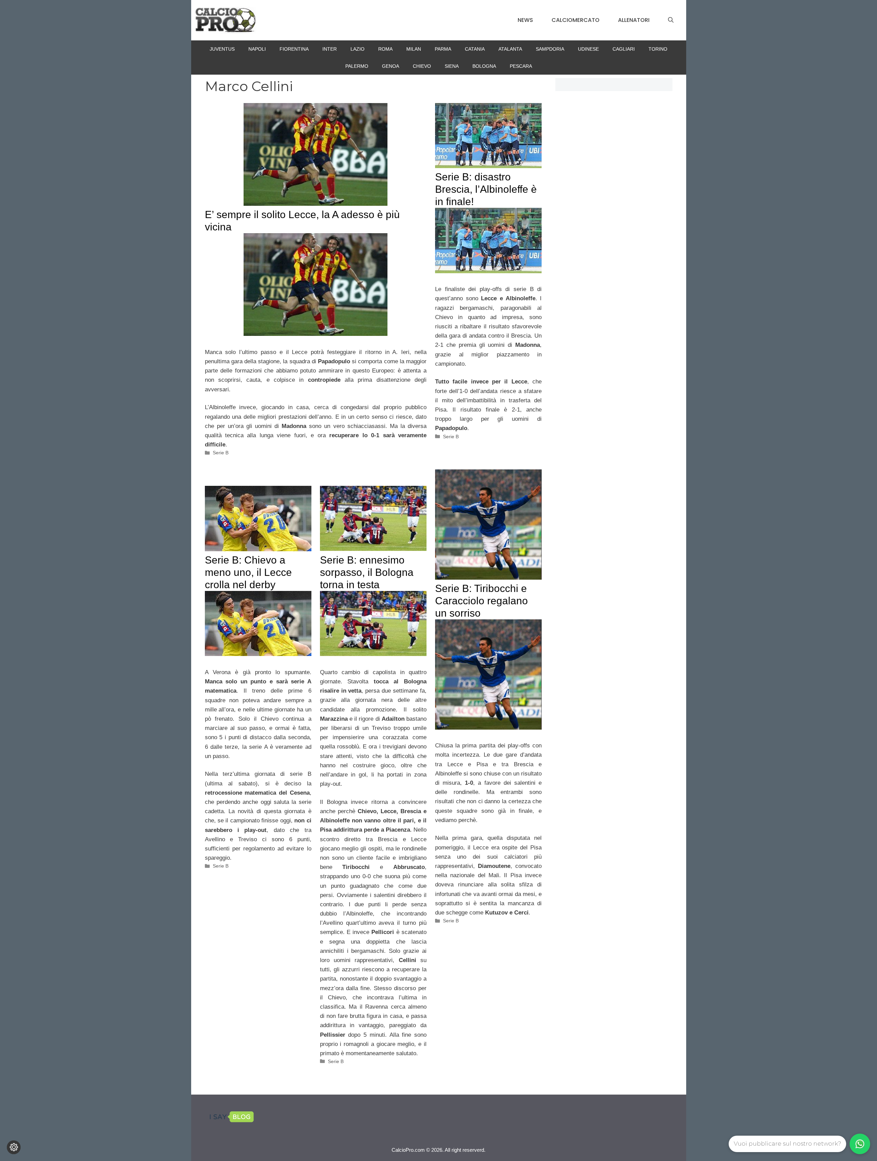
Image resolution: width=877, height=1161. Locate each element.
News (525, 20)
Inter (329, 49)
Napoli (257, 49)
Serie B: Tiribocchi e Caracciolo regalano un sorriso (481, 601)
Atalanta (510, 49)
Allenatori (634, 20)
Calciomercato (576, 20)
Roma (385, 49)
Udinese (588, 49)
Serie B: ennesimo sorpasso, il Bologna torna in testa (366, 572)
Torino (658, 49)
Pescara (521, 66)
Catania (475, 49)
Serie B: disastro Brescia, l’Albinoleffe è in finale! (486, 189)
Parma (443, 49)
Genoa (390, 66)
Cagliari (624, 49)
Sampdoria (550, 49)
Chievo (422, 66)
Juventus (222, 49)
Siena (452, 66)
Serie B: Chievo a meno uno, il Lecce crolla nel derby (248, 572)
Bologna (484, 66)
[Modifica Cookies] (14, 1147)
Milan (413, 49)
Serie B (220, 452)
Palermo (356, 66)
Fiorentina (294, 49)
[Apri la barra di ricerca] (671, 20)
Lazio (357, 49)
